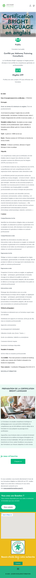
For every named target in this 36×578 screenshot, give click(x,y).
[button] (18, 568)
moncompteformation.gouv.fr (13, 488)
